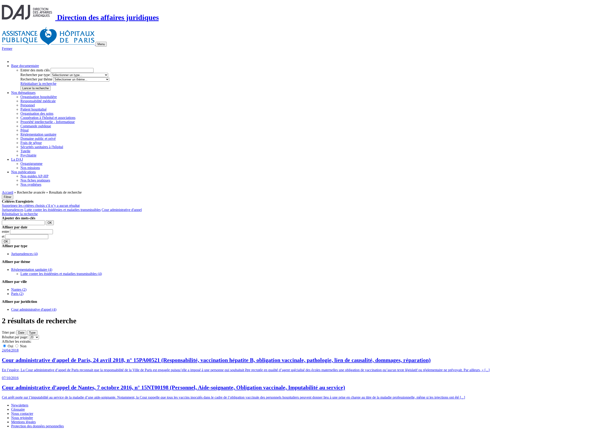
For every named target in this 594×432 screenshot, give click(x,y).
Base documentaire (25, 66)
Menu (101, 44)
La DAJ (17, 159)
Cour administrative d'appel (122, 210)
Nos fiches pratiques (35, 180)
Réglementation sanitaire (38, 134)
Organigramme (31, 164)
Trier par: (8, 332)
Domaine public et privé (38, 139)
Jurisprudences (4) (24, 254)
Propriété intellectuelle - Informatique (47, 122)
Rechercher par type (35, 75)
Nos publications (23, 172)
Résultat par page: (15, 337)
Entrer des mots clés (35, 70)
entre (6, 232)
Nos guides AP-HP (34, 176)
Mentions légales (23, 422)
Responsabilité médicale (38, 101)
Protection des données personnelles (37, 426)
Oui (10, 346)
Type (32, 332)
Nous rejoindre (22, 418)
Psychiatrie (28, 155)
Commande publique (35, 126)
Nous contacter (22, 414)
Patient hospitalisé (33, 109)
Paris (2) (17, 294)
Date (21, 332)
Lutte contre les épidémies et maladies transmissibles (62, 210)
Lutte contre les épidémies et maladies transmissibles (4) (61, 274)
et (3, 236)
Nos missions (30, 168)
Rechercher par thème (36, 79)
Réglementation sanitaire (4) (31, 270)
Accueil (7, 192)
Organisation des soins (36, 113)
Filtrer (7, 197)
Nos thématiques (23, 93)
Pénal (24, 130)
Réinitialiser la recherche (38, 84)
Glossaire (18, 409)
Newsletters (19, 405)
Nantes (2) (18, 289)
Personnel (27, 105)
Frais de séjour (31, 143)
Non (22, 346)
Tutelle (25, 151)
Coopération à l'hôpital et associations (47, 118)
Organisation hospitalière (38, 97)
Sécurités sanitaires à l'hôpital (41, 147)
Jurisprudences (12, 210)
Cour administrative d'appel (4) (33, 309)
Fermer (7, 49)
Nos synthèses (30, 184)
